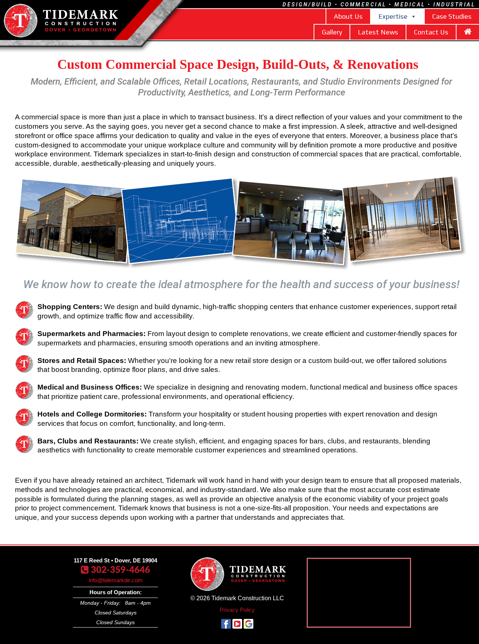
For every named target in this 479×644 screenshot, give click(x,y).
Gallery (332, 32)
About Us (348, 16)
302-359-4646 (115, 570)
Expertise (393, 16)
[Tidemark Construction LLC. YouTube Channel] (237, 626)
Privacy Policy (237, 610)
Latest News (378, 32)
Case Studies (452, 16)
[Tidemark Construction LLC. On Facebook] (226, 626)
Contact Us (431, 32)
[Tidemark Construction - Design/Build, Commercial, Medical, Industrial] (20, 35)
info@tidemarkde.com (116, 580)
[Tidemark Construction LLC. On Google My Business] (248, 626)
